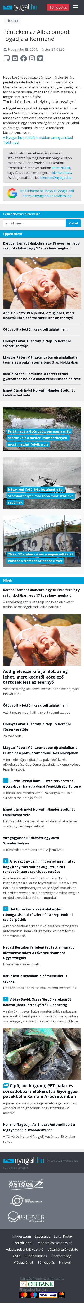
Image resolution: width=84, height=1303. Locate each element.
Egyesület (42, 1236)
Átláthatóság (61, 1256)
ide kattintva (61, 172)
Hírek (14, 20)
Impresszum (21, 1236)
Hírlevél (65, 1262)
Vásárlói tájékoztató (63, 1249)
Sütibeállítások (36, 1256)
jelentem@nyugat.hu (55, 177)
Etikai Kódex (63, 1236)
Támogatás (58, 7)
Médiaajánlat (23, 1262)
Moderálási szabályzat (55, 1243)
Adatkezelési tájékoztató (24, 1249)
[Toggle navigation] (76, 7)
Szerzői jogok (23, 1243)
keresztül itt (61, 168)
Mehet (73, 223)
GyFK (17, 1256)
